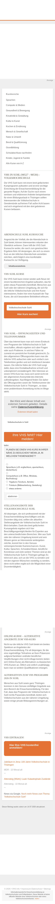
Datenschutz (37, 889)
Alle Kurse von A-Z (15, 163)
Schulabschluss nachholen (19, 153)
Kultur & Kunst (13, 121)
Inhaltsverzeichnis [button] (17, 266)
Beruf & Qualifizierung (16, 142)
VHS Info (16, 889)
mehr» (37, 898)
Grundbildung (12, 147)
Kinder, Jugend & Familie (18, 158)
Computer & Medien (15, 105)
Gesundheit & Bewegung (18, 110)
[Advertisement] (27, 51)
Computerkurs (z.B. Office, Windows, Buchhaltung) (21, 477)
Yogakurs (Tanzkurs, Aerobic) (21, 481)
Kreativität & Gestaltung (17, 116)
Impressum (26, 889)
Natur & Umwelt (13, 137)
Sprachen (10, 100)
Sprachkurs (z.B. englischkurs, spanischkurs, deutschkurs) (25, 468)
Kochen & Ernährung (16, 126)
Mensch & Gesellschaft (17, 131)
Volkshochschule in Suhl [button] (18, 422)
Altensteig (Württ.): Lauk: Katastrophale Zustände (27, 779)
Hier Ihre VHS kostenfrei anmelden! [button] (24, 746)
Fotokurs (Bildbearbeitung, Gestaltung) (25, 485)
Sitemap (47, 889)
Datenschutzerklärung (31, 407)
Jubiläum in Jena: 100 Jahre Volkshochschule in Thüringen (27, 763)
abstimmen (12, 496)
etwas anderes (15, 488)
